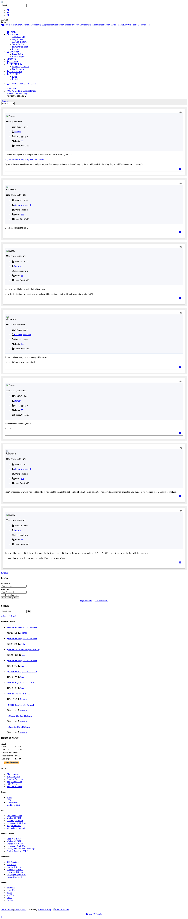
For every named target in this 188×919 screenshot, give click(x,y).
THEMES (13, 61)
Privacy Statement (20, 47)
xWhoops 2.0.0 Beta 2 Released (20, 716)
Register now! (86, 600)
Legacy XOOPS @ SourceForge (21, 849)
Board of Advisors (15, 779)
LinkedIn (11, 890)
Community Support (40, 25)
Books (9, 797)
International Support (101, 25)
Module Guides (13, 805)
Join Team (11, 864)
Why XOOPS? (18, 39)
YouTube (11, 895)
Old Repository (18, 69)
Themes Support (72, 25)
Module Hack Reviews (121, 25)
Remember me (10, 595)
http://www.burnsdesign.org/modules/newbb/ (24, 159)
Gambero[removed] (22, 205)
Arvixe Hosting (44, 909)
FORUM (13, 52)
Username (5, 583)
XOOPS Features (19, 42)
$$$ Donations (13, 862)
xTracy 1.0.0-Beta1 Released (19, 727)
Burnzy (17, 131)
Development (85, 25)
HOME (12, 32)
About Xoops (12, 774)
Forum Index (10, 25)
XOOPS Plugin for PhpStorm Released (23, 683)
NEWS (12, 59)
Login (14, 76)
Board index (12, 88)
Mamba (23, 633)
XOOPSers (12, 784)
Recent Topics (18, 57)
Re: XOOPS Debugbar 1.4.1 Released (22, 627)
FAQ (9, 800)
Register (15, 79)
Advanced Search (9, 616)
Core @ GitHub (14, 839)
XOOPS (13, 34)
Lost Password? (101, 600)
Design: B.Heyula (94, 914)
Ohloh (9, 897)
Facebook (11, 887)
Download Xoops (14, 815)
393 (22, 214)
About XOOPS (19, 37)
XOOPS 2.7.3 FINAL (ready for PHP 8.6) (23, 650)
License (15, 49)
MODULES (15, 64)
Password (5, 589)
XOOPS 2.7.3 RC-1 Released (19, 694)
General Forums (23, 25)
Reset (15, 598)
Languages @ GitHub (16, 823)
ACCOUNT (15, 74)
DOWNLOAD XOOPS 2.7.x (22, 84)
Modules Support (56, 25)
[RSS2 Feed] (61, 909)
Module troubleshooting (17, 93)
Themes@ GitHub (15, 820)
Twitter (10, 900)
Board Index (17, 54)
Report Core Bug (14, 877)
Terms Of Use (18, 44)
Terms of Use (7, 909)
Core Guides (12, 802)
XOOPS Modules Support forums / (22, 91)
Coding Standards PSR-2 (17, 851)
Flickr (9, 892)
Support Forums (14, 825)
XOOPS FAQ (15, 71)
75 (22, 141)
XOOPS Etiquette (14, 786)
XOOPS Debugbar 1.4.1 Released (21, 705)
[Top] (180, 169)
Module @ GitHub (20, 66)
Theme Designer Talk (140, 25)
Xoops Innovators (14, 781)
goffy (22, 644)
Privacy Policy (20, 909)
